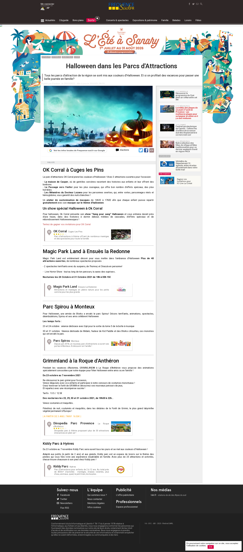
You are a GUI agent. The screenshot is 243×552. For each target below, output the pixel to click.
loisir (77, 57)
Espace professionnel (127, 507)
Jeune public (67, 57)
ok (210, 547)
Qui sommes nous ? (97, 495)
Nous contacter (94, 499)
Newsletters (66, 503)
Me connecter (47, 4)
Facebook (65, 495)
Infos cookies (94, 507)
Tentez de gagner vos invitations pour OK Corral (67, 224)
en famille (56, 57)
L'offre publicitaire (125, 495)
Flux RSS (64, 507)
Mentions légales (95, 503)
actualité (46, 57)
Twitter (63, 499)
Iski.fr (168, 495)
